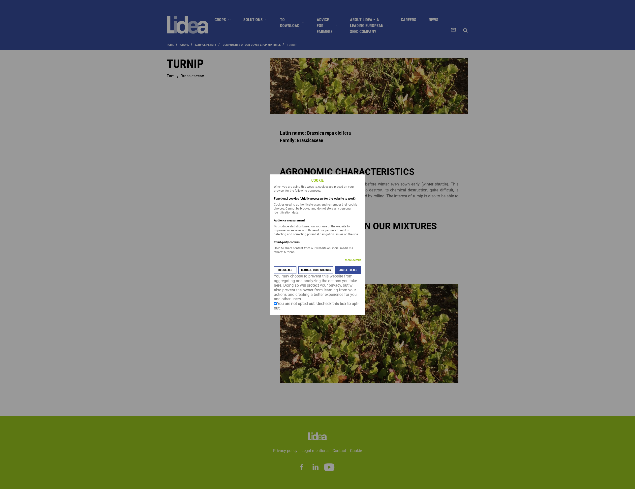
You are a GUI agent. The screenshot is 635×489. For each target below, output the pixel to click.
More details (353, 260)
